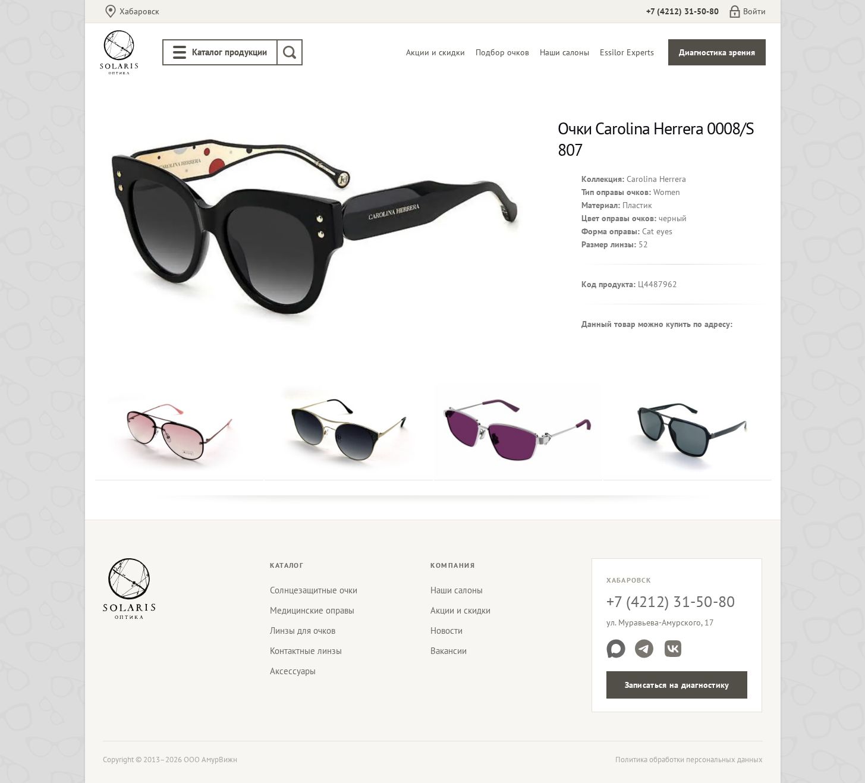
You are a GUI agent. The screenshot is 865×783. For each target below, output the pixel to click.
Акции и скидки (435, 52)
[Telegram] (644, 648)
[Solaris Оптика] (129, 588)
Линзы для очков (302, 630)
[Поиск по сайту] (289, 52)
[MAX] (615, 648)
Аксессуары (293, 671)
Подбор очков (502, 52)
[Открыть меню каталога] (179, 52)
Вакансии (448, 650)
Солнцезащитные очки (313, 590)
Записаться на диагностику (677, 685)
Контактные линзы (306, 650)
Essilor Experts (627, 52)
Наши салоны (564, 52)
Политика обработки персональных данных (689, 759)
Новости (446, 630)
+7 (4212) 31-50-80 (682, 11)
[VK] (672, 648)
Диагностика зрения (717, 52)
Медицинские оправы (312, 610)
